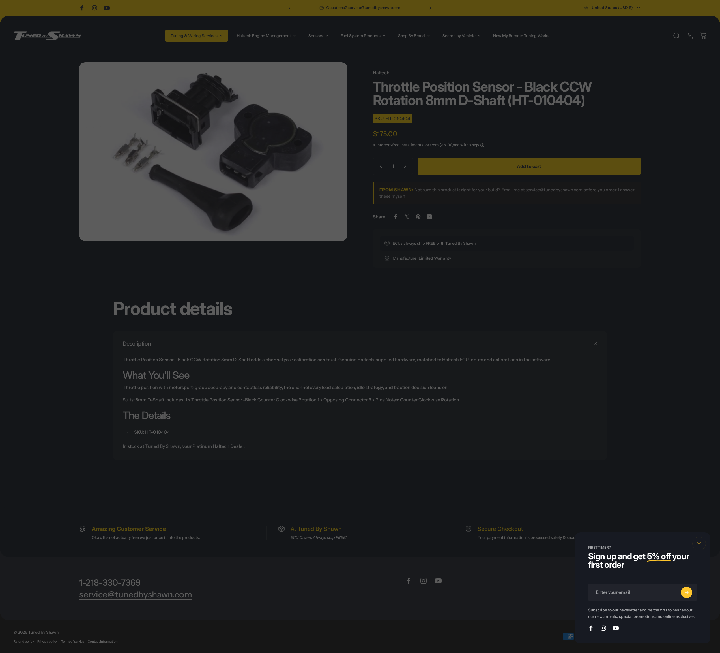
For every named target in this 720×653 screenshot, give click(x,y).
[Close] (699, 543)
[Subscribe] (686, 592)
